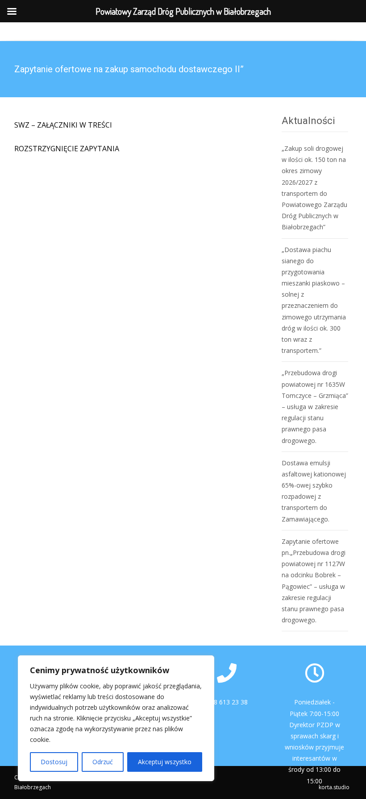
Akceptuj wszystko (164, 762)
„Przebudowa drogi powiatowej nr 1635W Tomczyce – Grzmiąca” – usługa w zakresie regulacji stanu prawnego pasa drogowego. (315, 406)
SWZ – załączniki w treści (63, 125)
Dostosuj (54, 762)
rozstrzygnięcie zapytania (66, 148)
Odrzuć (102, 762)
